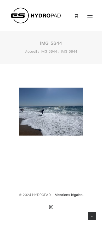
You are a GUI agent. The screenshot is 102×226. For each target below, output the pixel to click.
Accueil (31, 51)
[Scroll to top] (92, 215)
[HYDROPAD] (36, 15)
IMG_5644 (49, 51)
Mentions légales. (69, 195)
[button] (90, 15)
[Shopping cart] (74, 15)
